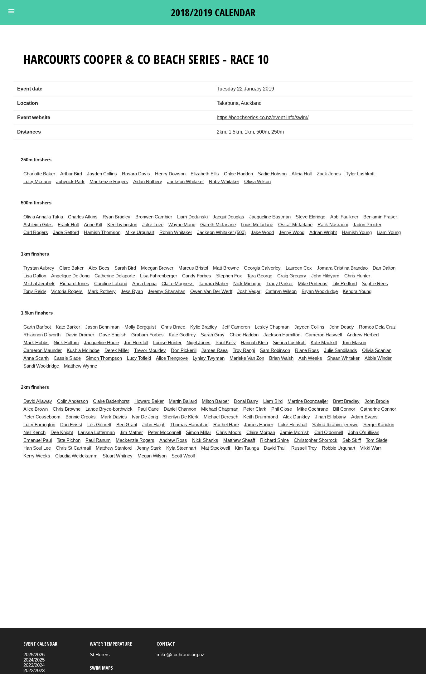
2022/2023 (34, 670)
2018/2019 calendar (213, 12)
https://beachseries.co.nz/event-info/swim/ (262, 117)
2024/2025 (34, 659)
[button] (11, 11)
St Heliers (100, 654)
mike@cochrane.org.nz (180, 654)
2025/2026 (34, 654)
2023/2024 (34, 665)
